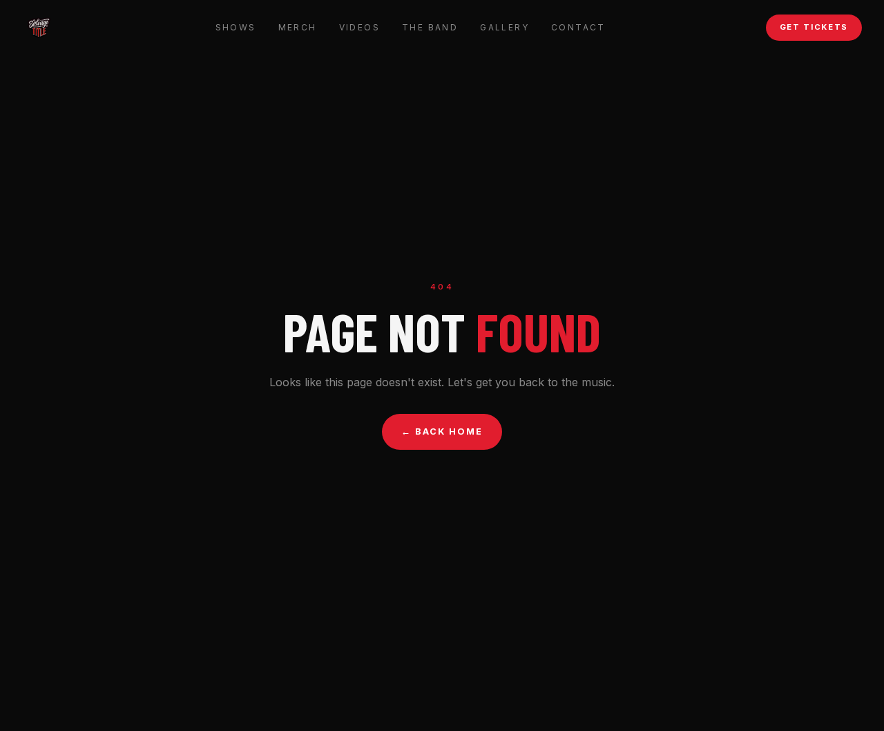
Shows (235, 27)
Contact (578, 27)
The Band (430, 27)
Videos (359, 27)
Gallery (504, 27)
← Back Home (441, 431)
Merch (297, 27)
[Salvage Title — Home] (38, 27)
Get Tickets (814, 27)
